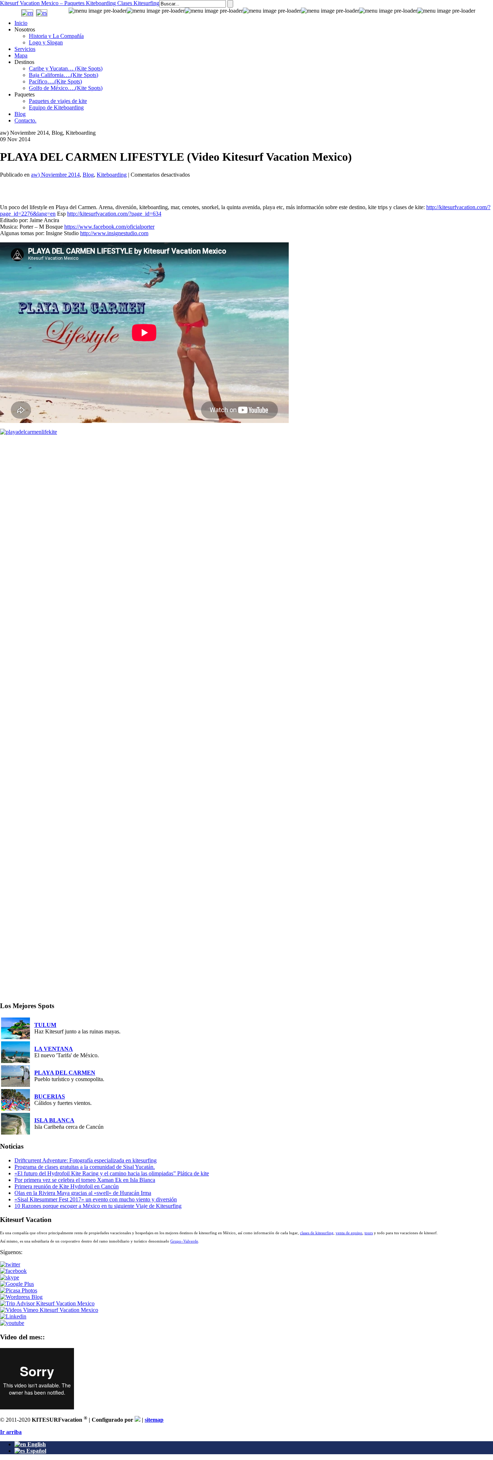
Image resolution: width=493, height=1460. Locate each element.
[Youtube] (12, 1323)
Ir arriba (11, 1432)
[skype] (9, 1277)
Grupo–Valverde (184, 1241)
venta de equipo (349, 1233)
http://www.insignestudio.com (114, 233)
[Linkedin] (13, 1316)
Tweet (10, 182)
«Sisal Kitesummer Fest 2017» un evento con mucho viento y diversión (95, 1199)
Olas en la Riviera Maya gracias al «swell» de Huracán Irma (82, 1193)
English (36, 1444)
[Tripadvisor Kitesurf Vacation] (47, 1303)
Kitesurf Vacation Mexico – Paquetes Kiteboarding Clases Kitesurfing (79, 3)
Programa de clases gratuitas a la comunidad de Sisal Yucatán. (84, 1167)
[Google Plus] (17, 1284)
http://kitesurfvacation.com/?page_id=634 (114, 214)
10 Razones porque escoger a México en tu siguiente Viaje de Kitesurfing (98, 1206)
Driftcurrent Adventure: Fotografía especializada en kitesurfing (85, 1160)
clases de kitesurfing (316, 1233)
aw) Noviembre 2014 (55, 175)
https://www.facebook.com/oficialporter (109, 227)
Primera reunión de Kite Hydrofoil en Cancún (66, 1186)
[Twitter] (10, 1264)
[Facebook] (13, 1271)
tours (369, 1233)
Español (35, 1451)
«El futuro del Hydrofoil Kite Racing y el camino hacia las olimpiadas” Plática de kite (111, 1173)
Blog (88, 175)
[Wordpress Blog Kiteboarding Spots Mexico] (21, 1297)
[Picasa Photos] (18, 1290)
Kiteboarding (112, 175)
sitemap (154, 1420)
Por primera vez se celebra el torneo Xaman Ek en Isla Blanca (84, 1180)
